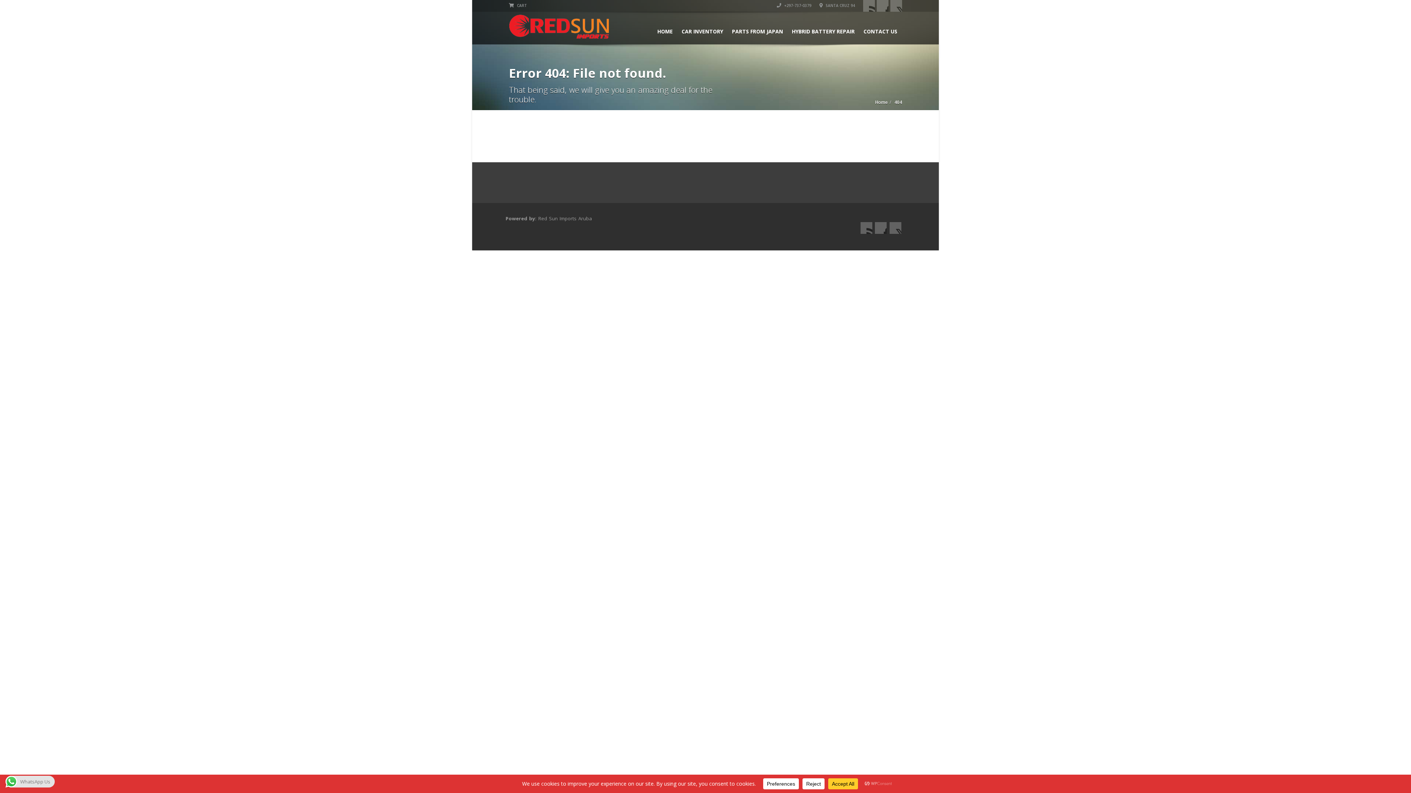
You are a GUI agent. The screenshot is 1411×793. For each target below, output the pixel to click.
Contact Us (880, 31)
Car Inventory (702, 31)
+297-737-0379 (797, 5)
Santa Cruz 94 (840, 5)
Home (665, 31)
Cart (521, 5)
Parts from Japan (757, 31)
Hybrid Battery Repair (823, 31)
